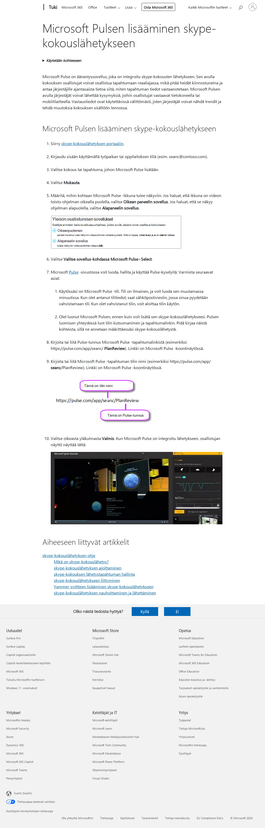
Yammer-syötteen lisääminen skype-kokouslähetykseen (103, 586)
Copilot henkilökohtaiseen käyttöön (28, 663)
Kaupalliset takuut (103, 688)
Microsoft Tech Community (109, 745)
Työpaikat (185, 720)
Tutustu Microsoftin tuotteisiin (25, 680)
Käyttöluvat (127, 818)
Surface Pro (13, 638)
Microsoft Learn (102, 728)
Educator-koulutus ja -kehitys (197, 680)
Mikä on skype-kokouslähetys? (81, 561)
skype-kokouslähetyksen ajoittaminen (87, 568)
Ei (177, 611)
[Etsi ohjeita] (240, 6)
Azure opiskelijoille (191, 696)
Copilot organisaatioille (21, 655)
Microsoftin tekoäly (18, 720)
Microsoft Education (191, 638)
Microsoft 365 (72, 7)
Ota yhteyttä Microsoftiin (77, 818)
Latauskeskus (100, 646)
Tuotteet (110, 7)
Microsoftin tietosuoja (193, 745)
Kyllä (145, 611)
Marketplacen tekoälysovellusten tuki (115, 737)
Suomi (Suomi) (23, 793)
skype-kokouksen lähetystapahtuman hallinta (94, 574)
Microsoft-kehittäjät (104, 720)
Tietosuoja (106, 818)
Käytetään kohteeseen (63, 60)
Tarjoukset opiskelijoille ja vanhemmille (204, 688)
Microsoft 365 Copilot (19, 762)
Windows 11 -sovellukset (21, 688)
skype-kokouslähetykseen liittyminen (87, 580)
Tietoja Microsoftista (192, 728)
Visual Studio (100, 778)
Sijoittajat (185, 753)
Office (92, 7)
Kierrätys (98, 680)
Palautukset (99, 663)
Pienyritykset (14, 778)
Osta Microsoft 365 (158, 7)
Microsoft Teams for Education (198, 655)
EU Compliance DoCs (210, 818)
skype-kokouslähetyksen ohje (68, 555)
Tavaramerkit (150, 818)
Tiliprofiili (98, 638)
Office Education (189, 671)
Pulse (73, 272)
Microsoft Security (17, 728)
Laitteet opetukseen (191, 646)
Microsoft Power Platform (108, 762)
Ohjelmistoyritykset (104, 770)
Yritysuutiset (187, 737)
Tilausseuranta (101, 671)
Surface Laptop (15, 646)
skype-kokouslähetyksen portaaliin (92, 143)
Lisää (128, 7)
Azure (9, 737)
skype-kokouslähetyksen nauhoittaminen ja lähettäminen (105, 592)
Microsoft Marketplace (106, 753)
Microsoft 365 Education (194, 663)
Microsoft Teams (16, 770)
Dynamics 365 (15, 745)
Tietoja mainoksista (177, 818)
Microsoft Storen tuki (105, 655)
